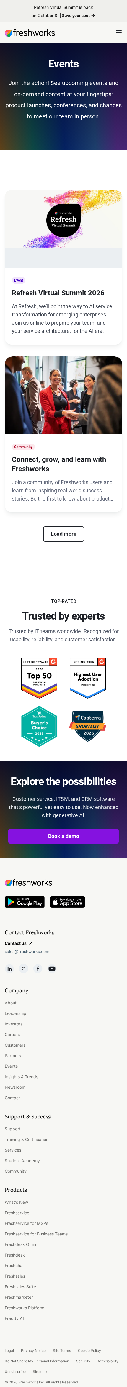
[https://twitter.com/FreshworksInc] (23, 968)
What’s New (16, 1202)
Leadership (15, 1013)
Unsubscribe (15, 1371)
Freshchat (14, 1265)
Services (13, 1149)
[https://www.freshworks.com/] (30, 33)
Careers (12, 1034)
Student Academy (22, 1160)
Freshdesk (15, 1254)
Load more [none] (63, 534)
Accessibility (107, 1361)
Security (83, 1361)
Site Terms (62, 1350)
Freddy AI (14, 1318)
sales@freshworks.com (27, 951)
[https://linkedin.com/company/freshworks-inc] (9, 968)
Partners (13, 1055)
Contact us (16, 943)
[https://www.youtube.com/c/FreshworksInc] (52, 968)
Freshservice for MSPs (26, 1223)
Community (16, 1171)
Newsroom (15, 1087)
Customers (15, 1044)
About (11, 1002)
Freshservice (17, 1212)
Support (12, 1128)
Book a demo (63, 836)
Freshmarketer (19, 1297)
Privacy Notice (33, 1350)
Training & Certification (26, 1139)
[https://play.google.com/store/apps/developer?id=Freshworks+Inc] (25, 903)
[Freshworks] (63, 882)
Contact (12, 1097)
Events (11, 1066)
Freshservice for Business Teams (36, 1233)
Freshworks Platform (24, 1307)
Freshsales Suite (20, 1286)
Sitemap (40, 1371)
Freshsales (15, 1276)
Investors (13, 1023)
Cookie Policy (89, 1350)
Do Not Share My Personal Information (37, 1361)
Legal (9, 1350)
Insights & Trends (21, 1076)
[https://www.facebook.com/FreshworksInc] (38, 968)
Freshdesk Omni (20, 1244)
